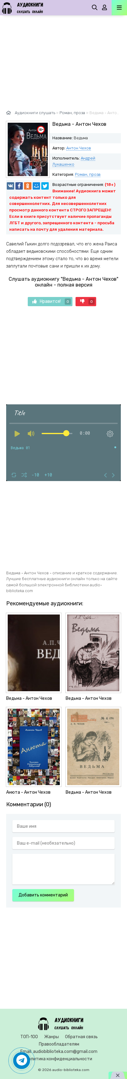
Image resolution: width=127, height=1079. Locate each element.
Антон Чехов (78, 148)
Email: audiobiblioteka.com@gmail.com (58, 1051)
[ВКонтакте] (10, 186)
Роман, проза (87, 174)
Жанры (51, 1036)
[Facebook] (19, 186)
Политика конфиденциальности (59, 1059)
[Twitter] (45, 186)
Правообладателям (59, 1044)
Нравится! (54, 301)
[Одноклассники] (27, 186)
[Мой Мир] (36, 186)
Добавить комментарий (43, 895)
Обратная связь (81, 1036)
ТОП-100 (29, 1036)
